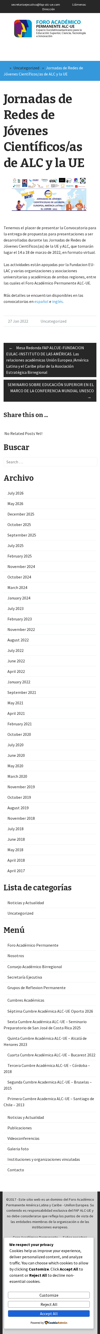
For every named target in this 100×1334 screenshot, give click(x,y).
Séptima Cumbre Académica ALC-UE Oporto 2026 (50, 1011)
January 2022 (18, 681)
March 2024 (17, 587)
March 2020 (17, 776)
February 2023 (19, 618)
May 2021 (15, 702)
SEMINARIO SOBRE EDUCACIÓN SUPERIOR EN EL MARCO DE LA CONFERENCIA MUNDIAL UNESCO (51, 390)
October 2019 (19, 797)
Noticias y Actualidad (25, 902)
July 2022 (15, 650)
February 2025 (19, 556)
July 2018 (15, 828)
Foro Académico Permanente (32, 945)
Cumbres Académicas (25, 1000)
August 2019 (18, 807)
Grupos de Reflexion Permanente (36, 987)
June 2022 (16, 660)
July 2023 (15, 608)
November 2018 (21, 818)
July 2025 (15, 545)
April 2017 (16, 870)
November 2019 (21, 786)
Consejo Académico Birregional (34, 966)
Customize (48, 1295)
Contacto (15, 1169)
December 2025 (20, 514)
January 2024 (18, 597)
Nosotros (15, 955)
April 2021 (16, 713)
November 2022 (21, 629)
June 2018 (16, 839)
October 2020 (19, 734)
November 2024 (21, 566)
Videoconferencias (23, 1138)
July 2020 (15, 744)
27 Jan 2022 (18, 321)
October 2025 (19, 524)
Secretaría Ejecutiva (24, 977)
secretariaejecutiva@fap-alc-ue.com (35, 4)
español (41, 301)
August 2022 (18, 639)
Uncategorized (26, 67)
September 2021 (21, 692)
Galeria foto (18, 1148)
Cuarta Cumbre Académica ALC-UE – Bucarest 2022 (51, 1054)
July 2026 (15, 493)
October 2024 (19, 576)
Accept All (49, 1313)
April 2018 (16, 860)
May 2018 (15, 849)
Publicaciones (19, 1127)
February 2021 (19, 723)
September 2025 (21, 535)
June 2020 (16, 755)
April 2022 (16, 671)
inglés (57, 301)
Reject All (49, 1304)
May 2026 (15, 503)
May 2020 (15, 765)
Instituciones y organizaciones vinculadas (43, 1159)
